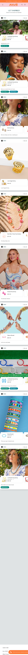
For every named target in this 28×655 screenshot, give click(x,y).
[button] (2, 4)
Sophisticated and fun (5, 487)
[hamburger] (2, 5)
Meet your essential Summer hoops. (5, 388)
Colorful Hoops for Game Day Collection (14, 91)
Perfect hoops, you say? (5, 91)
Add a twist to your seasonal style (5, 45)
